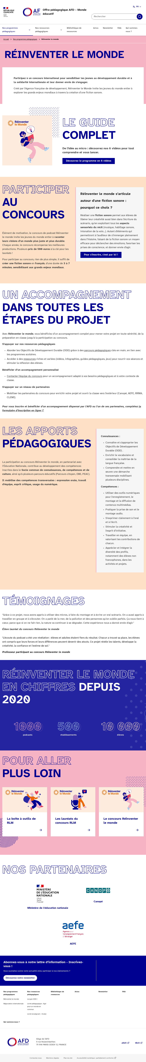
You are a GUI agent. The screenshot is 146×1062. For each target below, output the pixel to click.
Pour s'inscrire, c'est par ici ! (101, 254)
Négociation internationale (13, 1004)
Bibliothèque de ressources (74, 30)
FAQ (119, 28)
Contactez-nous (36, 1058)
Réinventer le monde (11, 999)
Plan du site (68, 1058)
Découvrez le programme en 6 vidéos (88, 161)
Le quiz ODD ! (32, 999)
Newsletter (108, 28)
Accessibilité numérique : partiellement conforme (95, 1058)
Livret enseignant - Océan (36, 1014)
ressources (30, 359)
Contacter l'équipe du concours (24, 376)
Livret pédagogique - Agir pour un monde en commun (36, 1006)
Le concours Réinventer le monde (121, 821)
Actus (95, 28)
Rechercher (139, 16)
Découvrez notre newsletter (20, 978)
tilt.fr (137, 1043)
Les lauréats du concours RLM (66, 821)
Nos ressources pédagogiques (42, 30)
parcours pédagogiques (97, 350)
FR (137, 7)
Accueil (6, 39)
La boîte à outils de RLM (21, 821)
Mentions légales (52, 1058)
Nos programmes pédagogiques (10, 30)
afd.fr (124, 1043)
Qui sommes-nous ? (132, 30)
